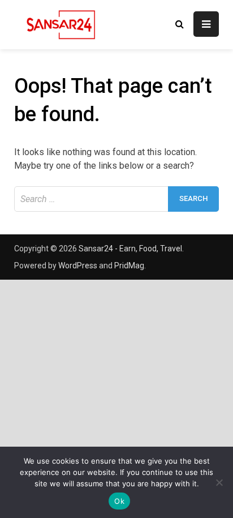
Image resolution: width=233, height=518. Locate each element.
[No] (219, 482)
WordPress (77, 265)
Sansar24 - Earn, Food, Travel (130, 248)
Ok (119, 501)
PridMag (129, 265)
